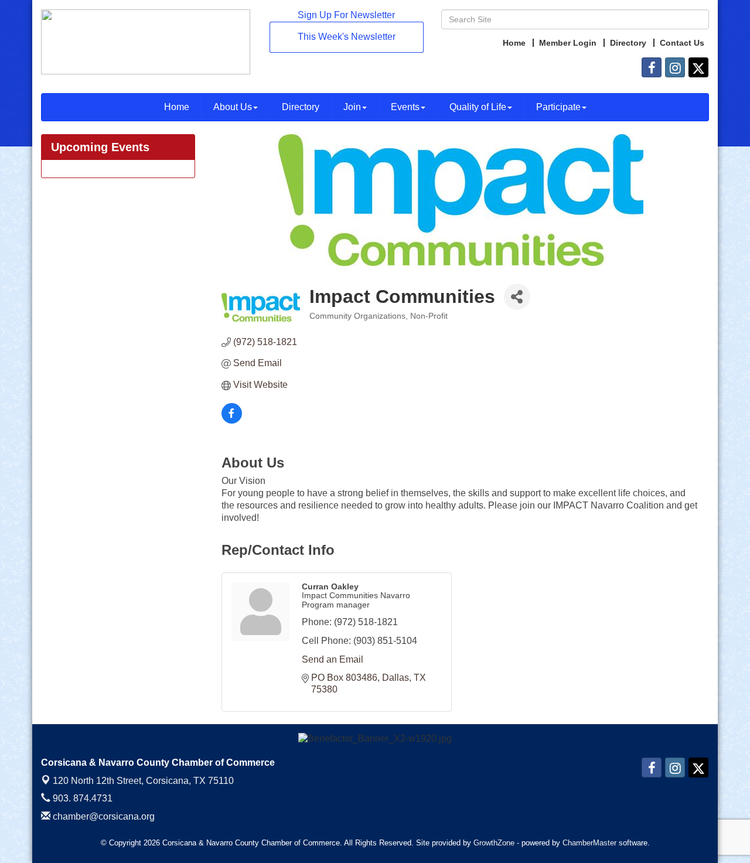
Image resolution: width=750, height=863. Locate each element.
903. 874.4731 (81, 798)
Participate (558, 107)
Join (352, 107)
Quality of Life (477, 107)
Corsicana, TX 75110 (143, 781)
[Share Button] (517, 297)
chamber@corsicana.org (102, 816)
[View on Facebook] (231, 420)
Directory (300, 107)
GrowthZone (493, 842)
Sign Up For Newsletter (346, 15)
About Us (232, 107)
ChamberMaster (589, 842)
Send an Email (332, 659)
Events (405, 107)
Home (176, 107)
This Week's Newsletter (347, 37)
